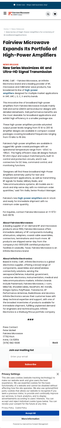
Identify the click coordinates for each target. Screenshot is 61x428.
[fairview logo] (19, 13)
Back (55, 342)
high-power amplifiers (30, 198)
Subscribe (30, 364)
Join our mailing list (21, 350)
